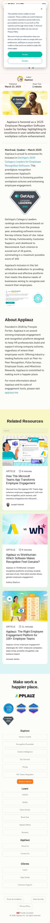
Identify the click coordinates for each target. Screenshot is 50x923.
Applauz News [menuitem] (25, 825)
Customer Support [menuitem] (25, 885)
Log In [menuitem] (25, 870)
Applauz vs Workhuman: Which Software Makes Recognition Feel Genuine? (23, 558)
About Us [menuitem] (25, 846)
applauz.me (11, 392)
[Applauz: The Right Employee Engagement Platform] (25, 606)
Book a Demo (25, 781)
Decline (25, 61)
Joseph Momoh (17, 504)
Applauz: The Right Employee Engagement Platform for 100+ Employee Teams (24, 635)
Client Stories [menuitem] (25, 810)
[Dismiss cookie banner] (41, 9)
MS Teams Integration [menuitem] (25, 774)
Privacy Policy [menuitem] (25, 906)
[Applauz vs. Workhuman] (25, 529)
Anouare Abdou (12, 659)
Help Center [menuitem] (25, 877)
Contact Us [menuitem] (25, 853)
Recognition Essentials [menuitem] (25, 744)
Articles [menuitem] (25, 795)
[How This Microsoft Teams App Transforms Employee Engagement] (25, 450)
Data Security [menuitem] (38, 899)
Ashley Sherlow (13, 582)
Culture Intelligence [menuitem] (25, 752)
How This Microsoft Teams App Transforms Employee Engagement (20, 479)
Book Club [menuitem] (25, 817)
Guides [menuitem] (25, 802)
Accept (25, 54)
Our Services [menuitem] (25, 759)
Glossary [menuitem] (25, 832)
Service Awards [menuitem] (25, 737)
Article (10, 471)
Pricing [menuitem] (25, 767)
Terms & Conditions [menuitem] (14, 899)
